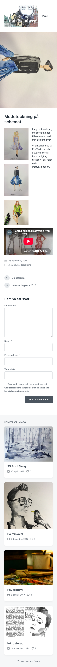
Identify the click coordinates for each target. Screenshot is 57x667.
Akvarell (12, 265)
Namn (8, 341)
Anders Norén (33, 661)
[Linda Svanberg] (21, 16)
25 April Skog (16, 466)
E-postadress (12, 355)
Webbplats (9, 369)
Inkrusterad (15, 643)
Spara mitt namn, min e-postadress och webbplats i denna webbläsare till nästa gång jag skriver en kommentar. (26, 387)
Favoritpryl (15, 590)
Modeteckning (24, 265)
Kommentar (10, 306)
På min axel (15, 534)
